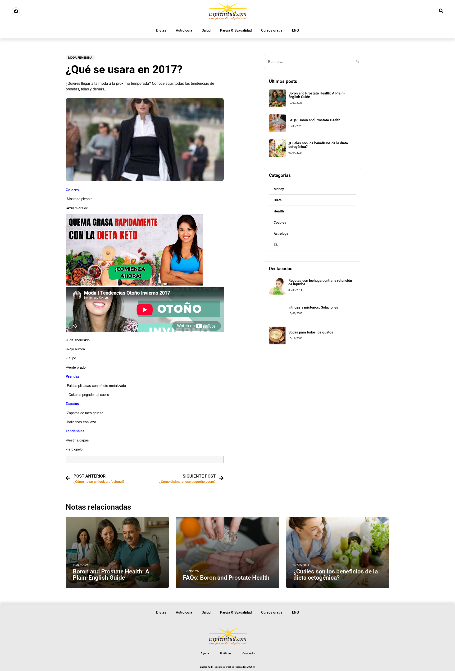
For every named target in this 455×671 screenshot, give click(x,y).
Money (279, 189)
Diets (278, 200)
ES (276, 245)
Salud (206, 30)
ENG (295, 30)
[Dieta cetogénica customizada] (134, 284)
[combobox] (312, 61)
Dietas (161, 30)
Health (279, 211)
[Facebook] (16, 11)
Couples (280, 222)
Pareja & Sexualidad (236, 30)
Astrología (184, 30)
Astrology (281, 233)
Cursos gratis (271, 30)
